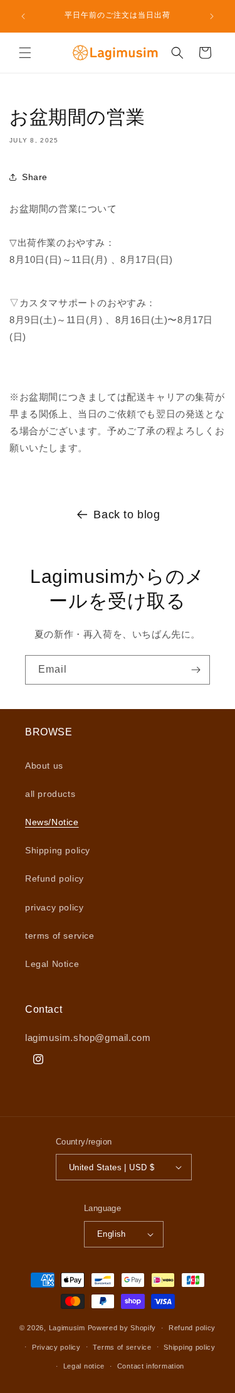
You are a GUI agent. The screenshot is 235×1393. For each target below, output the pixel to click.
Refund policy (54, 878)
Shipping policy (57, 850)
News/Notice (52, 822)
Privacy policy (56, 1347)
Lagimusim (68, 1328)
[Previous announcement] (23, 16)
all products (50, 794)
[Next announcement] (212, 16)
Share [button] (35, 177)
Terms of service (122, 1347)
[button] (25, 53)
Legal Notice (52, 964)
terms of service (60, 936)
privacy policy (54, 907)
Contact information (150, 1366)
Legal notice (84, 1366)
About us (44, 766)
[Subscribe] (195, 670)
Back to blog (126, 514)
